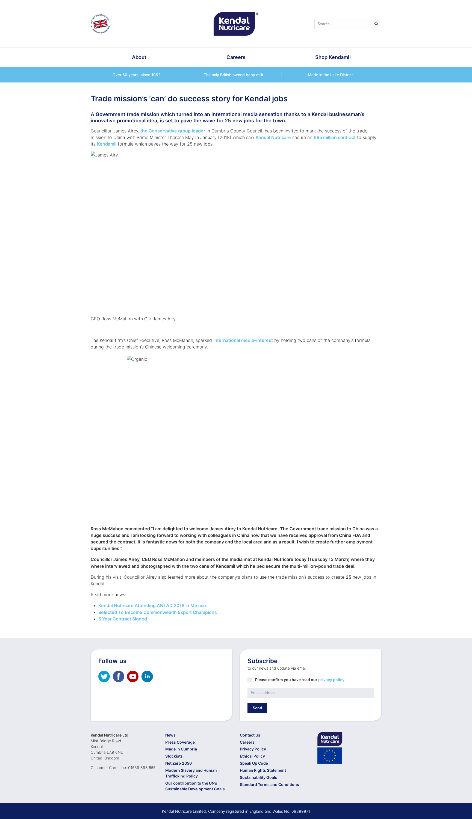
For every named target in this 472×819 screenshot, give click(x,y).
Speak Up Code (254, 763)
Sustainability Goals (258, 777)
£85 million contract (335, 137)
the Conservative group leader (172, 131)
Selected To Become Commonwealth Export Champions (157, 612)
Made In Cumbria (181, 749)
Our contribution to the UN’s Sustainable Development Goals (195, 786)
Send (257, 708)
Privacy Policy (253, 749)
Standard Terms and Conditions (269, 784)
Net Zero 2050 (178, 763)
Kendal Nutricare (273, 137)
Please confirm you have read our (299, 679)
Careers (236, 57)
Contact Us (250, 735)
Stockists (174, 756)
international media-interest (243, 340)
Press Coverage (180, 742)
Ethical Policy (252, 756)
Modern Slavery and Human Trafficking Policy (191, 773)
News (170, 735)
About (139, 57)
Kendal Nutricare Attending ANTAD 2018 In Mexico (152, 605)
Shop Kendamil (333, 57)
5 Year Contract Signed (122, 619)
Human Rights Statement (263, 770)
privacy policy (331, 679)
